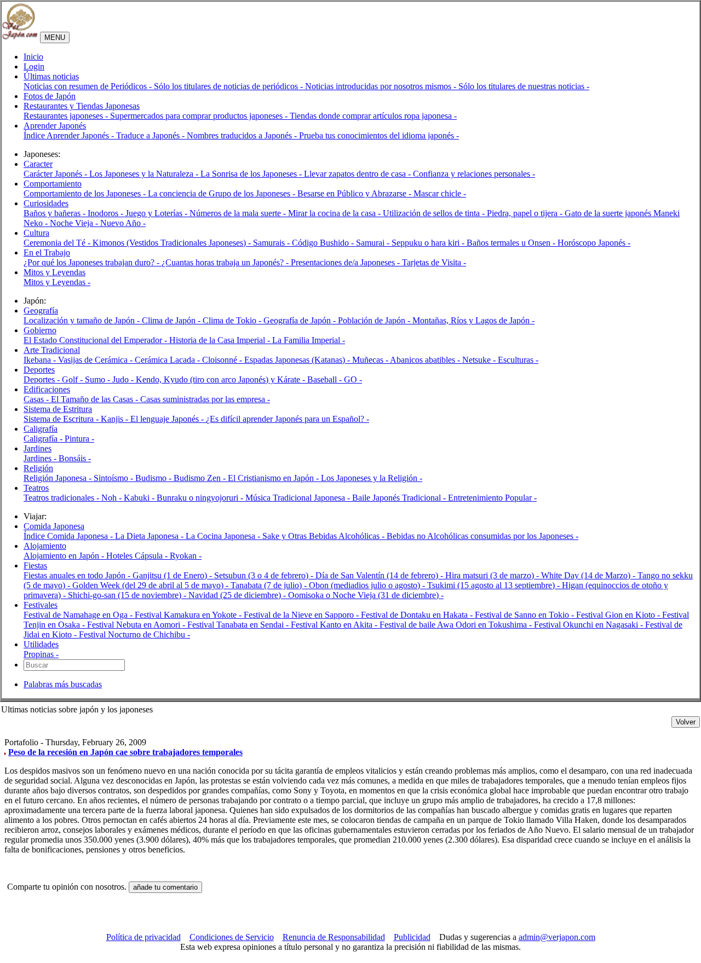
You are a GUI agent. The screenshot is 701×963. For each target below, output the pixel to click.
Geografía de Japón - (300, 320)
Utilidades (41, 644)
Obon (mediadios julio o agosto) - (368, 585)
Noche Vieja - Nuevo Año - (98, 223)
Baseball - (325, 379)
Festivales (41, 605)
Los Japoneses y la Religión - (371, 478)
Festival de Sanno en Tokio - (525, 614)
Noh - (112, 497)
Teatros (36, 487)
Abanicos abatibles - (426, 359)
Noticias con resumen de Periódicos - (89, 86)
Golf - (73, 379)
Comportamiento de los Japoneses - (86, 193)
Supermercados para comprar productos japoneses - (200, 115)
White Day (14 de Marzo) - (589, 575)
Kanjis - (115, 419)
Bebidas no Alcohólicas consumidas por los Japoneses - (482, 536)
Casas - (37, 399)
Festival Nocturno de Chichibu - (134, 634)
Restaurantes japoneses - (67, 115)
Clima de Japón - (172, 320)
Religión (38, 468)
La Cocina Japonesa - (224, 536)
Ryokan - (186, 555)
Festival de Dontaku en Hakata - (418, 614)
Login (34, 66)
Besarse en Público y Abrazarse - (355, 193)
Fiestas (35, 565)
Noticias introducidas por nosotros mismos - (381, 86)
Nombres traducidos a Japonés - (243, 135)
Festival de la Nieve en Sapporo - (302, 614)
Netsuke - (480, 359)
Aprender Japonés (55, 125)
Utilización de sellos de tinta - (435, 213)
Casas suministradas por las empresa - (205, 399)
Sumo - (98, 379)
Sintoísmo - (114, 478)
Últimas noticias (51, 76)
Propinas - (41, 654)
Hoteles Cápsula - (138, 555)
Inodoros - (106, 213)
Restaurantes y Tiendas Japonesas (82, 106)
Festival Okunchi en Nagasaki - (589, 624)
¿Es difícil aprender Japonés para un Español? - (287, 419)
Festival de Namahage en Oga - (79, 614)
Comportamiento (53, 183)
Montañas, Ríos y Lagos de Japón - (473, 320)
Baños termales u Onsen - (512, 242)
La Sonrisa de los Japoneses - (252, 173)
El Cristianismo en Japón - (274, 478)
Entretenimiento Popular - (492, 497)
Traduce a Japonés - (151, 135)
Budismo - (154, 478)
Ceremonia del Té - (58, 242)
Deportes (39, 369)
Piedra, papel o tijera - (526, 213)
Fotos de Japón (50, 96)
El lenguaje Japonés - (168, 419)
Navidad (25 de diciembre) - (238, 595)
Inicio (33, 56)
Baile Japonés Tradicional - (400, 497)
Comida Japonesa (54, 526)
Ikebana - (41, 359)
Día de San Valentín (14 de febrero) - (380, 575)
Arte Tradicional (52, 350)
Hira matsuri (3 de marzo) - (493, 575)
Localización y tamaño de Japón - (83, 320)
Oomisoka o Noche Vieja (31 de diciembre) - (366, 595)
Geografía (41, 310)
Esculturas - (518, 359)
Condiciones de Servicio (231, 937)
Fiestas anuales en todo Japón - (78, 575)
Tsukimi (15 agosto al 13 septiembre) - (494, 585)
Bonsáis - (75, 458)
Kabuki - (140, 497)
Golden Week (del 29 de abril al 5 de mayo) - (151, 585)
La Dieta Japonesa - (150, 536)
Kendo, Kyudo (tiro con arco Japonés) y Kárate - (221, 379)
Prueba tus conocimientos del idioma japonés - (379, 135)
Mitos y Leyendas (54, 272)
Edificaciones (47, 389)
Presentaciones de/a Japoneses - (346, 262)
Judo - (124, 379)
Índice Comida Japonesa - (69, 536)
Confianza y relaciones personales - (474, 173)
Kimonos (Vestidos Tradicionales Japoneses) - (173, 242)
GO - (353, 379)
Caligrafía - (44, 438)
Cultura (36, 232)
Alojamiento (45, 545)
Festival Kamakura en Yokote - (189, 614)
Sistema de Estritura (58, 409)
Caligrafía (41, 428)
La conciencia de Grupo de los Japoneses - (222, 193)
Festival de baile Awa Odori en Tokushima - (457, 624)
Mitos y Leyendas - (57, 282)
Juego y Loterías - (157, 213)
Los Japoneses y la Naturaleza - (144, 173)
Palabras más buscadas (63, 684)
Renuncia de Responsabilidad (334, 937)
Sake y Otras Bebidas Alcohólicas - (324, 536)
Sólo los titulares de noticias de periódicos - (229, 86)
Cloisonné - (223, 359)
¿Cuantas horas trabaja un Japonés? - (226, 262)
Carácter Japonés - (56, 173)
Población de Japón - (375, 320)
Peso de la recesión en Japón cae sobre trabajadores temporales (125, 752)
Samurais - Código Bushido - (304, 242)
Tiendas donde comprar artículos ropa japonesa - (373, 115)
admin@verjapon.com (557, 937)
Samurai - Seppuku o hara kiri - (411, 242)
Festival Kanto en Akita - (335, 624)
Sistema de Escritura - (62, 419)
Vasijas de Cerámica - (96, 359)
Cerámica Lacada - (168, 359)
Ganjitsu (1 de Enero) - (173, 575)
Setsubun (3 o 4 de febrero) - (264, 575)
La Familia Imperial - (308, 340)
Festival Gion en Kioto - (619, 614)
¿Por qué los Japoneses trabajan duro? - (93, 262)
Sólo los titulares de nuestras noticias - (523, 86)
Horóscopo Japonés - (594, 242)
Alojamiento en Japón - (65, 555)
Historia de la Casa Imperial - (220, 340)
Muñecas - (371, 359)
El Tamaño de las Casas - (95, 399)
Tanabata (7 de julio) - (270, 585)
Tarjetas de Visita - (434, 262)
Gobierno (40, 330)
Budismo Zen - (201, 478)
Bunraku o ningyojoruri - (201, 497)
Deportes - (43, 379)
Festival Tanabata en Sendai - (239, 624)
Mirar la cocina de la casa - (335, 213)
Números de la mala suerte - (238, 213)
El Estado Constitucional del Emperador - (96, 340)
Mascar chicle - (439, 193)
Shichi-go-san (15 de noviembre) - (128, 595)
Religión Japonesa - (59, 478)
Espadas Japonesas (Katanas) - (298, 359)
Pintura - (79, 438)
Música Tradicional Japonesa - (298, 497)
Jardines (37, 448)
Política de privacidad (143, 937)
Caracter (38, 164)
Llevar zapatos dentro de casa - (358, 173)
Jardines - (41, 458)
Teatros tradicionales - (62, 497)
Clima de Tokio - (233, 320)
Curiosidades (46, 203)
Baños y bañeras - (56, 213)
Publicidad (412, 937)
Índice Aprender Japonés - (70, 135)
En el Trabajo (47, 252)
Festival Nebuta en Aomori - (137, 624)
